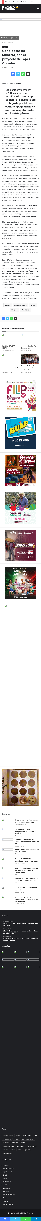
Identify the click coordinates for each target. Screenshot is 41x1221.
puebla (13, 1150)
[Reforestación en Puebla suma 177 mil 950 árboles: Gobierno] (7, 881)
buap (35, 1135)
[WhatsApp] (11, 318)
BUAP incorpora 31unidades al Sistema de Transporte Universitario (26, 870)
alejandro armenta (8, 1135)
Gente (5, 1178)
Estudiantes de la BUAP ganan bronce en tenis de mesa (26, 821)
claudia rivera (20, 305)
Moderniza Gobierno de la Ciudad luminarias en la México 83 (27, 841)
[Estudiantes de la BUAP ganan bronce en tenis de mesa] (7, 823)
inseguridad (20, 1146)
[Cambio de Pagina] (10, 8)
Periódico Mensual (9, 1194)
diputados (6, 1142)
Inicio (5, 43)
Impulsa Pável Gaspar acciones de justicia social (27, 850)
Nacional (6, 1191)
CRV (33, 305)
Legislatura (6, 1185)
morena (26, 310)
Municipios (6, 1188)
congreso (16, 1139)
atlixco (18, 1135)
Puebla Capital (8, 1204)
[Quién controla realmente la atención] (7, 891)
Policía (5, 1198)
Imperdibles (7, 1181)
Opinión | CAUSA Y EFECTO (8, 347)
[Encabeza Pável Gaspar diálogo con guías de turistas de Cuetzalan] (7, 900)
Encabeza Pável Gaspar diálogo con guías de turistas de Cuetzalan (26, 899)
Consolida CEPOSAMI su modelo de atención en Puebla (26, 860)
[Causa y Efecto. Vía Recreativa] (30, 339)
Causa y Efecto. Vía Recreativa (28, 347)
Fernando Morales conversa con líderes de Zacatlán (29, 368)
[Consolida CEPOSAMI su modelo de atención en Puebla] (7, 862)
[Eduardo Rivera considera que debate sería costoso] (11, 359)
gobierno (23, 1142)
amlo (8, 305)
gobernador (14, 1142)
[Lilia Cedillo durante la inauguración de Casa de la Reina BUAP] (7, 832)
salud (19, 1150)
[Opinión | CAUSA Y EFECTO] (11, 339)
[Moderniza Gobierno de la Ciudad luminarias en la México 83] (7, 842)
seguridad (27, 1150)
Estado (5, 1175)
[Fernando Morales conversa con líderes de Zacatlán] (30, 359)
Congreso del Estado (28, 1139)
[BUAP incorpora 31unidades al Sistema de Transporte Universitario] (7, 871)
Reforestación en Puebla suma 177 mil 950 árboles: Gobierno (26, 879)
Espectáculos (7, 1172)
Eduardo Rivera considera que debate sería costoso (10, 368)
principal (5, 1150)
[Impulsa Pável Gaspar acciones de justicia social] (7, 852)
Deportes (6, 1165)
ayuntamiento (27, 1135)
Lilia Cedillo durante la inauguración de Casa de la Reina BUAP (25, 831)
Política (10, 43)
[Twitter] (7, 318)
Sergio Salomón (7, 1153)
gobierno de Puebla (8, 1146)
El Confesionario (8, 1168)
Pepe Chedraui (31, 1146)
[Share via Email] (15, 318)
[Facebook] (3, 318)
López (14, 310)
